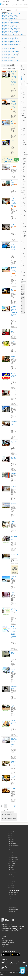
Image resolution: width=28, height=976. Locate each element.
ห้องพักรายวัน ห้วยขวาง (13, 900)
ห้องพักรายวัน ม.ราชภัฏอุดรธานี (12, 36)
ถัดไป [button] (14, 806)
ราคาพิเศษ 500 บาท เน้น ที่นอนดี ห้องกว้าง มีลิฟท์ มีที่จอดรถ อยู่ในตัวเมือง (14, 311)
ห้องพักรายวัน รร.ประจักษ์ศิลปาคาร (9, 39)
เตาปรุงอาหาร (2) (24, 183)
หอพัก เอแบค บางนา (12, 849)
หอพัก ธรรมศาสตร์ (12, 843)
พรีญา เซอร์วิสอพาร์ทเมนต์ (13, 122)
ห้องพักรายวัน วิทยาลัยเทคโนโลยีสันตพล (10, 44)
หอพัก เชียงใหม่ (11, 874)
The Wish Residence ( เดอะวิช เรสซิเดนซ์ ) (13, 270)
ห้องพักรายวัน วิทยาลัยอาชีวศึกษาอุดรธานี (10, 41)
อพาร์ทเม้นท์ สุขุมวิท (12, 861)
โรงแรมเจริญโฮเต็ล (13, 182)
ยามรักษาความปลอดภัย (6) (24, 210)
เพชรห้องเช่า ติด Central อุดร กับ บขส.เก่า (13, 246)
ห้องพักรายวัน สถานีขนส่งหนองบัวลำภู (10, 51)
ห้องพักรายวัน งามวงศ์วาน (13, 902)
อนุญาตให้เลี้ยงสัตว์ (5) (24, 106)
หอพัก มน (10, 837)
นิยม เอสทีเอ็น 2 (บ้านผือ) (13, 722)
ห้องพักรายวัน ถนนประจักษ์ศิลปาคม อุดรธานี (11, 23)
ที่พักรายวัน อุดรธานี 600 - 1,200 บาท (8, 815)
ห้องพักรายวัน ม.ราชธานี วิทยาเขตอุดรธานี (10, 38)
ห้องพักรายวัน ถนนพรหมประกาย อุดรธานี (10, 28)
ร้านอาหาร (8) (24, 268)
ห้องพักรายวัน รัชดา (12, 894)
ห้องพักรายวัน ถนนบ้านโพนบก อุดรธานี (10, 25)
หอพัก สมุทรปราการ (12, 878)
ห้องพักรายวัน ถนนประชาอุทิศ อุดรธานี (10, 34)
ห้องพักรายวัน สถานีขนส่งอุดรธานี (9, 49)
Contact (3, 947)
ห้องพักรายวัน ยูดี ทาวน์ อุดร (8, 57)
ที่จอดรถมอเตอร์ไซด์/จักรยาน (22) (24, 225)
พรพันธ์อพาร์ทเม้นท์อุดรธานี (13, 375)
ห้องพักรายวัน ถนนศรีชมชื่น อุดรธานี (9, 26)
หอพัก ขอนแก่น (11, 876)
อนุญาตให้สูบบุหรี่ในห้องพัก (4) (24, 166)
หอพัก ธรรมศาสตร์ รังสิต (13, 845)
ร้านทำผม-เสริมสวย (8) (24, 255)
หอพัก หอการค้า (11, 841)
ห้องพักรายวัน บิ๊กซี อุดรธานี (7, 60)
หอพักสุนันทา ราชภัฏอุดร (14, 610)
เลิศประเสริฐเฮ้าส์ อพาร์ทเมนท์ (14, 423)
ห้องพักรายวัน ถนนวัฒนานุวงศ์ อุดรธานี (10, 31)
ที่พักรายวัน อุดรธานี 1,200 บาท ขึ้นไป (9, 819)
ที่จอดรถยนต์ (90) (24, 231)
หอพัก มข (10, 835)
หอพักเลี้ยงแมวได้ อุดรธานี (23, 286)
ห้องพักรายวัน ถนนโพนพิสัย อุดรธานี (9, 32)
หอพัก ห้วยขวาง (11, 863)
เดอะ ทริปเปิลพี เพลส (13, 669)
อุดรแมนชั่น (13, 406)
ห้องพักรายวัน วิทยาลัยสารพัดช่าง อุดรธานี (10, 42)
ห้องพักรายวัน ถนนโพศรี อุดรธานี (16, 20)
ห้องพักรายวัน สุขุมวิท (12, 898)
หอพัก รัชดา (10, 867)
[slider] (21, 81)
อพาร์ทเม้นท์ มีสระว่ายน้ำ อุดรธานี (23, 300)
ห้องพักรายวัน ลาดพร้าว (13, 892)
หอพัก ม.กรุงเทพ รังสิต (13, 851)
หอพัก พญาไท (11, 869)
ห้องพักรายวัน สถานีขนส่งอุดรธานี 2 (9, 54)
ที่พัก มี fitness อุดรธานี (23, 293)
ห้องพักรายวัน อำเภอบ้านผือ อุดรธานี (9, 16)
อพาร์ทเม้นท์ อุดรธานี (7, 65)
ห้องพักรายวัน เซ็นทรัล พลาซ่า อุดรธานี (10, 55)
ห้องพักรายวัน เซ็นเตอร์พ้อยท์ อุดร (9, 58)
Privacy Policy (4, 945)
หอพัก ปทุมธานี (11, 887)
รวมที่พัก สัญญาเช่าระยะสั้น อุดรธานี (23, 309)
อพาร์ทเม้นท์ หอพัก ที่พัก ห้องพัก (6, 4)
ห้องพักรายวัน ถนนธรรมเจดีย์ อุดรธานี (10, 22)
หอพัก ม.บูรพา (11, 839)
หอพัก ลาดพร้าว (11, 865)
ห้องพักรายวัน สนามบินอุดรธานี (16, 46)
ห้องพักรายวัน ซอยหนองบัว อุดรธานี (9, 29)
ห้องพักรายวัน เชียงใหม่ (13, 904)
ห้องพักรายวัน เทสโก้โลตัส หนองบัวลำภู (10, 52)
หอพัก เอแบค (10, 847)
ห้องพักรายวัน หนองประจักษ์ (8, 48)
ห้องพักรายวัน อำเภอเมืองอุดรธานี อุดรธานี (11, 13)
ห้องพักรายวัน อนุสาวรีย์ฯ (13, 896)
